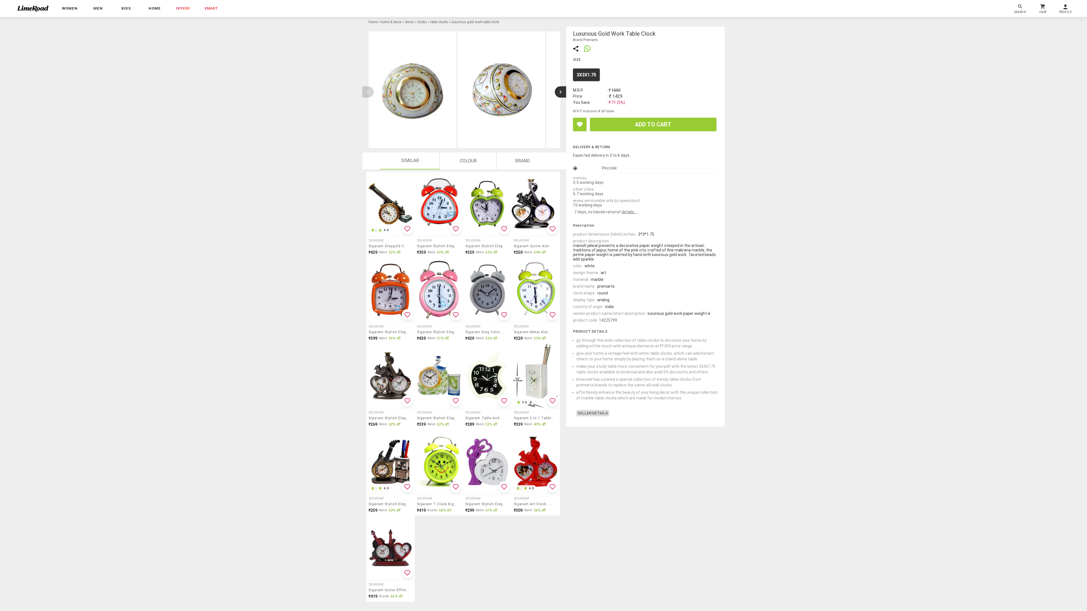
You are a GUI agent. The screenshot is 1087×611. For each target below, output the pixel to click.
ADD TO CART (653, 124)
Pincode (609, 168)
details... (629, 212)
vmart (211, 8)
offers (183, 8)
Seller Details (592, 413)
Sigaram (376, 240)
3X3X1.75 (586, 75)
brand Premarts (585, 40)
